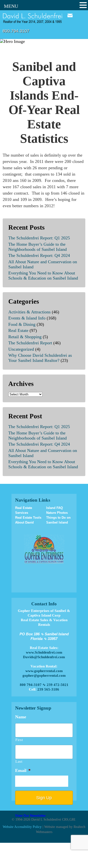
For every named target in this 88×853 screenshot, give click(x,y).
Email (70, 15)
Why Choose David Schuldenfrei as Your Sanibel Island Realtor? (40, 358)
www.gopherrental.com (44, 671)
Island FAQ (54, 508)
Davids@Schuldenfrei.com (44, 657)
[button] (83, 5)
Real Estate (18, 330)
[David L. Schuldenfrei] (33, 18)
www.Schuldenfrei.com (44, 652)
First (19, 740)
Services (21, 513)
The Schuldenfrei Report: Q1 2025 (39, 237)
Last (18, 761)
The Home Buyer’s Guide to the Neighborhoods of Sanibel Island (37, 247)
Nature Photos (57, 513)
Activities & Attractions (29, 311)
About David (24, 522)
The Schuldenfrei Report (30, 342)
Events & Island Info (26, 318)
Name (20, 716)
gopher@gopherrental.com (44, 675)
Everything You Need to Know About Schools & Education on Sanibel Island (43, 276)
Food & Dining (21, 324)
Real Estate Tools (28, 517)
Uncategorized (21, 349)
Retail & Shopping (25, 336)
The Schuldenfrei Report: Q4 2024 (39, 255)
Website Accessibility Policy (22, 827)
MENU (11, 6)
